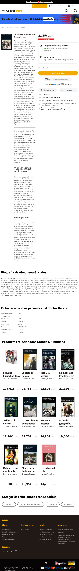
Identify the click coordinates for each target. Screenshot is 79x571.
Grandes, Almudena (20, 37)
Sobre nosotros (7, 530)
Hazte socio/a (25, 530)
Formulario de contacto (65, 529)
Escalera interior (45, 422)
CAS (75, 6)
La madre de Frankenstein (66, 374)
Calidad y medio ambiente (10, 532)
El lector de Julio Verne (28, 469)
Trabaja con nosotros (8, 537)
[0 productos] (75, 12)
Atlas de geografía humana (64, 424)
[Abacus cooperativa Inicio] (15, 12)
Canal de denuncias (45, 539)
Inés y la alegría (45, 374)
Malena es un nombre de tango (10, 471)
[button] (71, 11)
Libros (3, 27)
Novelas (8, 27)
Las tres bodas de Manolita (30, 422)
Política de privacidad (46, 535)
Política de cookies (45, 537)
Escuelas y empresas (39, 6)
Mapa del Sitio (27, 567)
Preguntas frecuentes (46, 530)
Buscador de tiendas (8, 535)
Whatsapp (61, 532)
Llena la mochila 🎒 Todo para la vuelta (39, 2)
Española (22, 27)
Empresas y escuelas (8, 539)
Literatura (15, 27)
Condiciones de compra (47, 532)
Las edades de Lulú (48, 469)
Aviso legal (43, 542)
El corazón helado (27, 374)
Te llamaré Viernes (9, 422)
